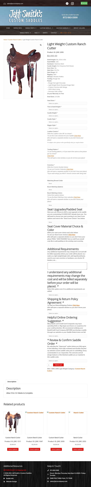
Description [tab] (11, 382)
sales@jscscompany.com (15, 3)
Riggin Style (51, 125)
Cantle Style (51, 119)
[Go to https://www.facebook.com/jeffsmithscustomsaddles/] (67, 3)
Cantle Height (52, 113)
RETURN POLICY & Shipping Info (15, 470)
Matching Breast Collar (55, 180)
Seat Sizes (51, 100)
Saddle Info (10, 478)
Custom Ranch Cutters (15, 39)
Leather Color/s (53, 131)
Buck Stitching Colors (54, 193)
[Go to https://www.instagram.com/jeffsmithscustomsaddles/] (72, 3)
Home (5, 39)
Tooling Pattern (53, 149)
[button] (40, 45)
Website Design (11, 481)
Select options (12, 449)
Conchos (50, 165)
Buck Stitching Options (55, 187)
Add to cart (58, 365)
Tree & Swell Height (54, 106)
